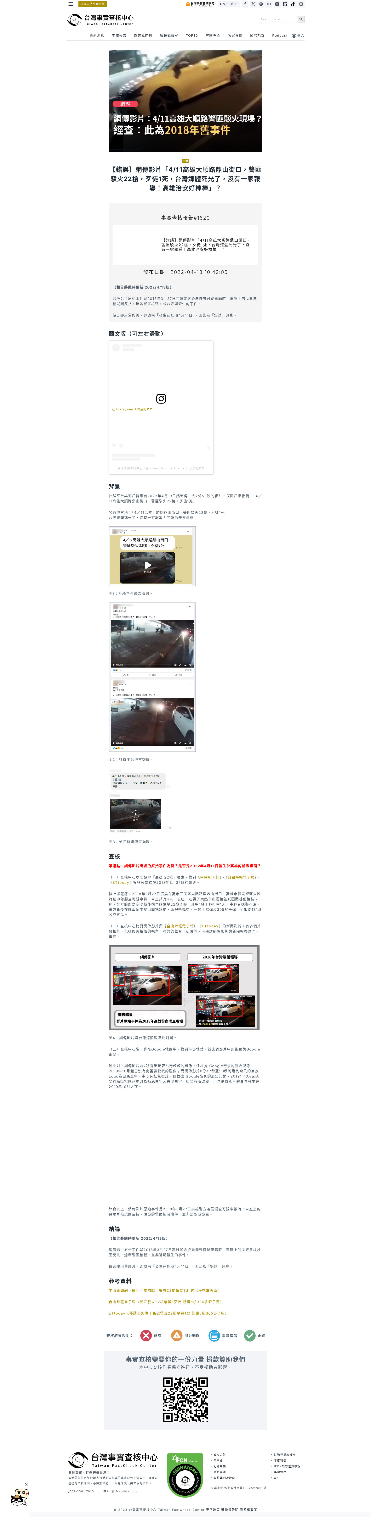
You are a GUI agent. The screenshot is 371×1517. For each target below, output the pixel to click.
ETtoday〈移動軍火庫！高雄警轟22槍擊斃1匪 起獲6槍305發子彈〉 (169, 1313)
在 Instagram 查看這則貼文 (132, 409)
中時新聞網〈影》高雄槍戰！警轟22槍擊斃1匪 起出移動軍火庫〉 (165, 1290)
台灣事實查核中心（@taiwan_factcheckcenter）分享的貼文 (161, 468)
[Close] (26, 1484)
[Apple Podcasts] (277, 4)
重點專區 (213, 35)
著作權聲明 (230, 1510)
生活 (185, 160)
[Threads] (285, 4)
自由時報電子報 (241, 877)
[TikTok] (293, 4)
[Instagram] (261, 4)
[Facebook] (245, 4)
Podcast (280, 35)
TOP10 (192, 35)
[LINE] (301, 4)
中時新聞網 (210, 877)
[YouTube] (268, 4)
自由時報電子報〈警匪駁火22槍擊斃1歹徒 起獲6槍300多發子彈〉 (166, 1302)
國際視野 (257, 35)
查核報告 (119, 35)
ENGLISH (229, 4)
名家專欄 (235, 35)
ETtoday (121, 882)
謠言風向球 (143, 35)
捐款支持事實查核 (92, 4)
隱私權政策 (248, 1510)
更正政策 (213, 1510)
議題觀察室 (169, 35)
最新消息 (97, 35)
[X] (253, 4)
